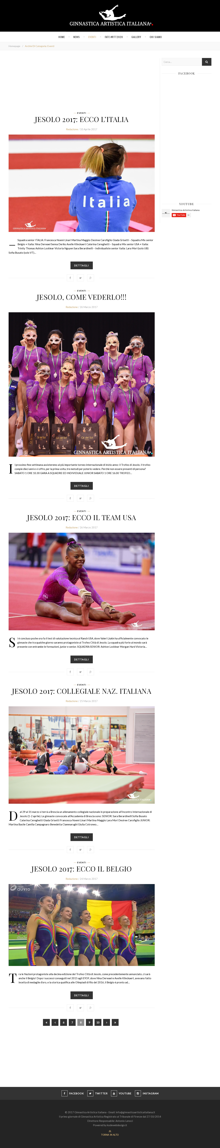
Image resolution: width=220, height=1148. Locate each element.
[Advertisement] (82, 82)
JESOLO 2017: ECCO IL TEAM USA (81, 517)
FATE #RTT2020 (114, 37)
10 (98, 1022)
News (76, 37)
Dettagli (81, 265)
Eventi (92, 37)
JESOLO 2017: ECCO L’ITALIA (82, 119)
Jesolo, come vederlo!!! (82, 296)
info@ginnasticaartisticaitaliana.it (135, 1112)
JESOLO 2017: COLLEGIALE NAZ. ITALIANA (81, 690)
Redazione (72, 129)
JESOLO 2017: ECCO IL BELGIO (81, 868)
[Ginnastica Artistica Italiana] (110, 16)
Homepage (14, 46)
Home (61, 37)
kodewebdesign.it (117, 1125)
